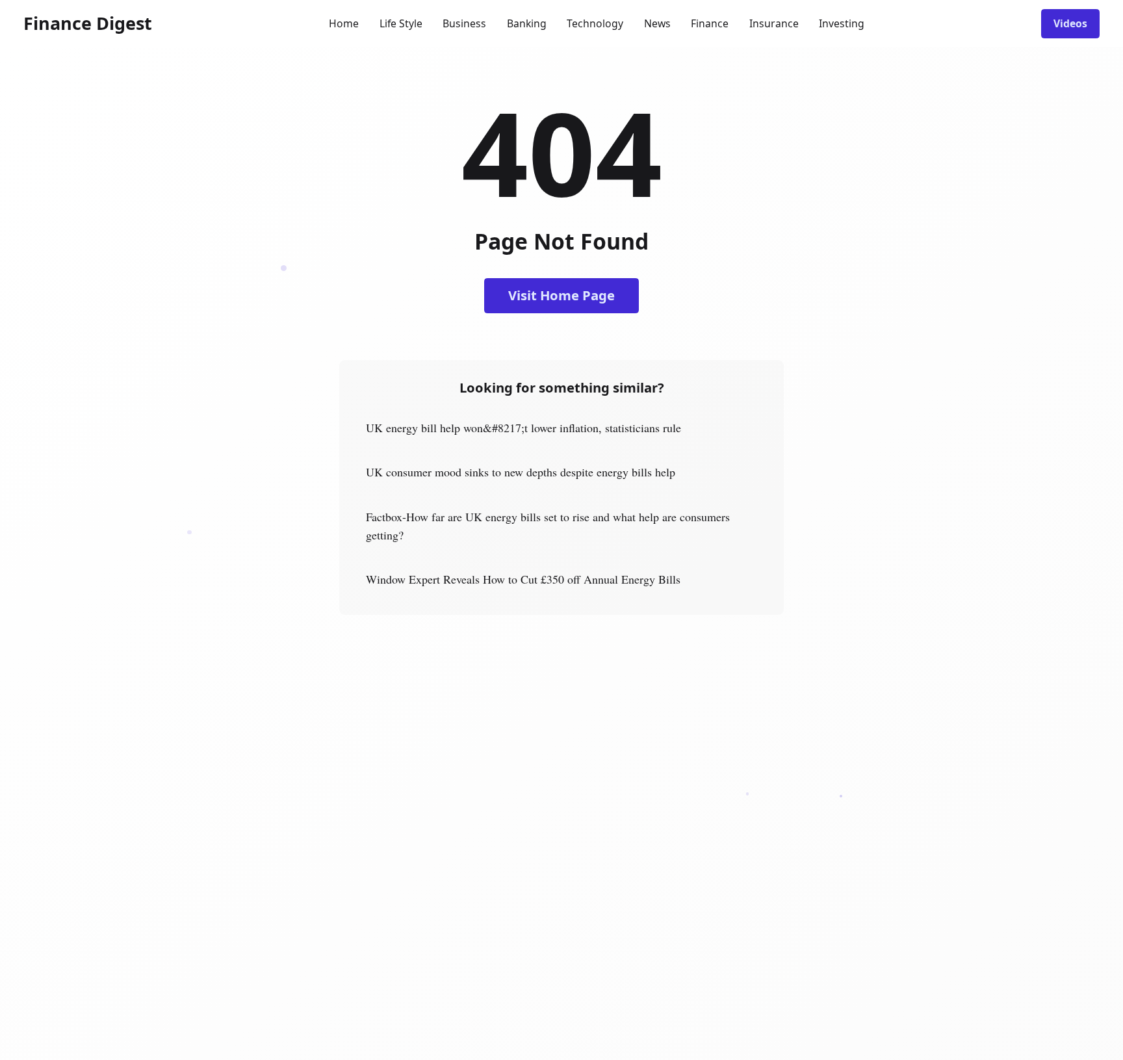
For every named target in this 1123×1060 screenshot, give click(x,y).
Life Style (401, 23)
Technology (595, 23)
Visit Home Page (561, 295)
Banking (527, 23)
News (657, 23)
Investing (841, 23)
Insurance (774, 23)
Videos (1070, 23)
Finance (710, 23)
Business (464, 23)
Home (344, 23)
